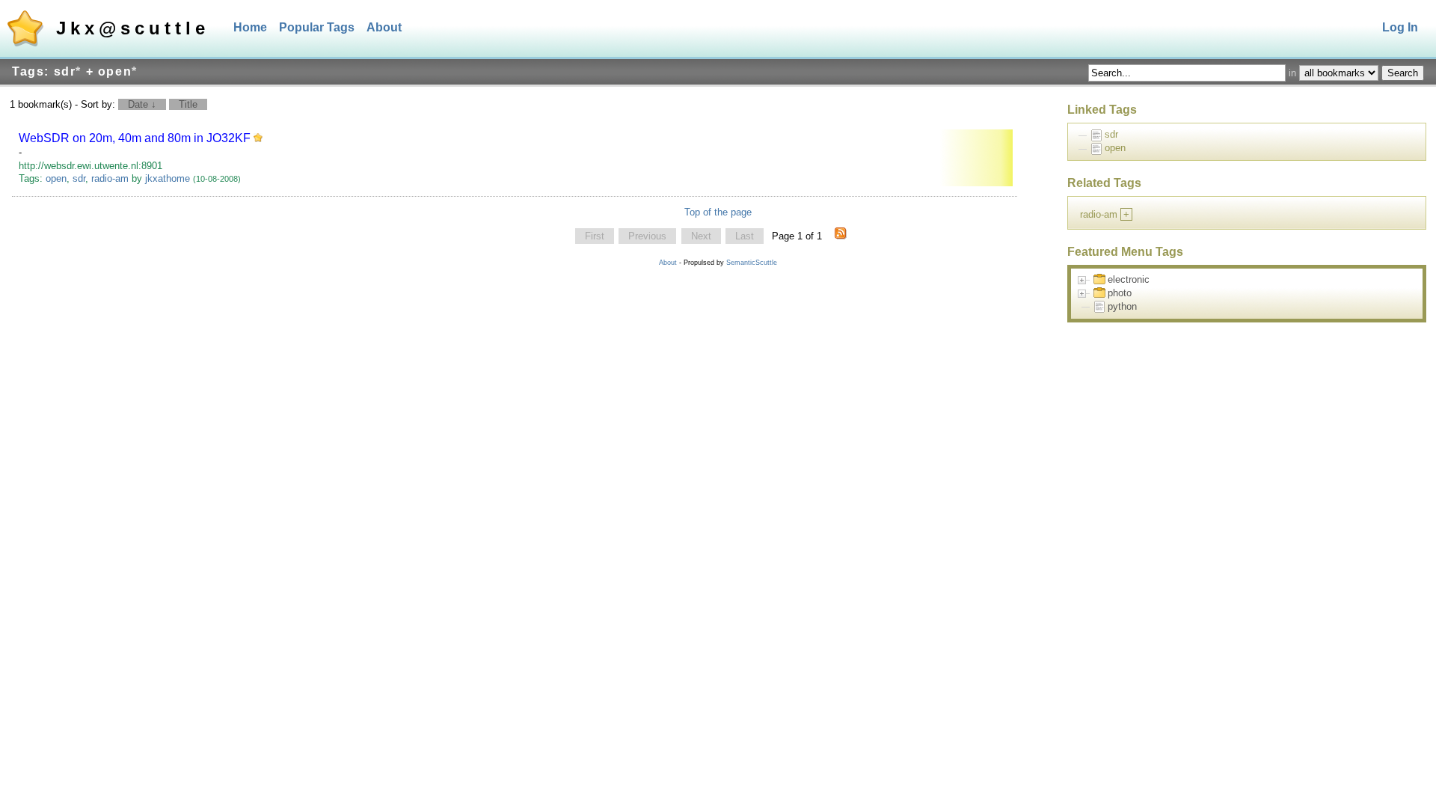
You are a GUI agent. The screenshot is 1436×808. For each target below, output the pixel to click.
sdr (79, 178)
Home (250, 27)
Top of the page (718, 212)
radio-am (110, 178)
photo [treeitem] (1120, 293)
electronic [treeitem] (1129, 279)
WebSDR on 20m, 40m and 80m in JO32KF (135, 138)
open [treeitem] (1115, 147)
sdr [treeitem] (1111, 134)
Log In (1400, 27)
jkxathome (167, 178)
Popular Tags (317, 27)
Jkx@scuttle (132, 28)
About (384, 27)
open (56, 178)
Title (188, 104)
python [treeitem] (1122, 306)
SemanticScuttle (751, 262)
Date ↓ (142, 104)
